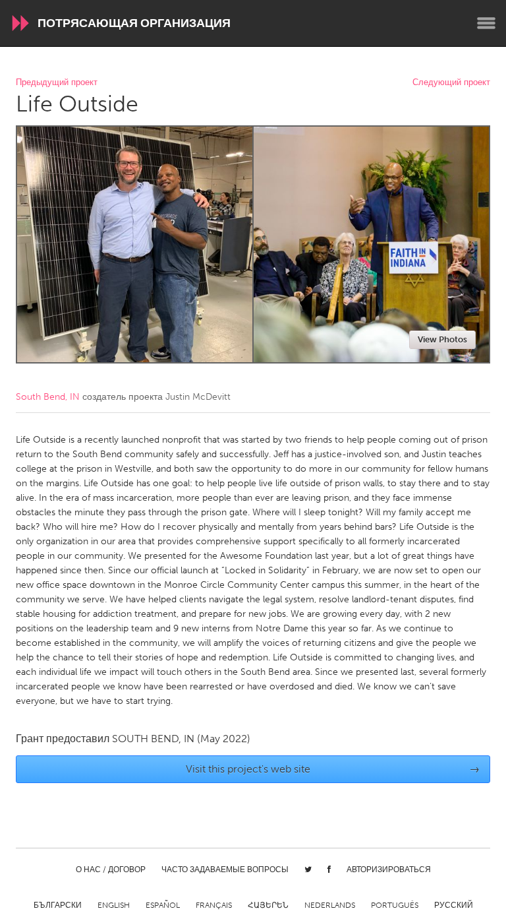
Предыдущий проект (57, 83)
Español (163, 905)
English (114, 905)
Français (214, 905)
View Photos (442, 339)
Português (394, 905)
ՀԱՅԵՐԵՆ (268, 905)
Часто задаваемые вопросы (225, 869)
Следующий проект (451, 83)
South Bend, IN (48, 396)
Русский (453, 905)
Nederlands (329, 905)
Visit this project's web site (333, 769)
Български (58, 905)
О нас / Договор (111, 869)
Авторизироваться (389, 869)
